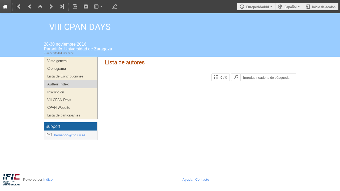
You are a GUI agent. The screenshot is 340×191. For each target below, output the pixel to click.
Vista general (57, 61)
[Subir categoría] (40, 6)
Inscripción (55, 92)
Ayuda (187, 179)
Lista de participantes (63, 115)
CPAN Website (58, 108)
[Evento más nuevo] (51, 6)
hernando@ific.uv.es (70, 135)
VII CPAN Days (59, 100)
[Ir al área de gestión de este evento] (114, 6)
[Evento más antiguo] (29, 6)
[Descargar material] (85, 6)
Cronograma (56, 69)
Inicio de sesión (323, 7)
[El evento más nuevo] (61, 6)
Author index (58, 84)
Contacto (202, 179)
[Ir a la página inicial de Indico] (5, 6)
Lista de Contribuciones (65, 76)
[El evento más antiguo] (19, 6)
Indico (48, 179)
